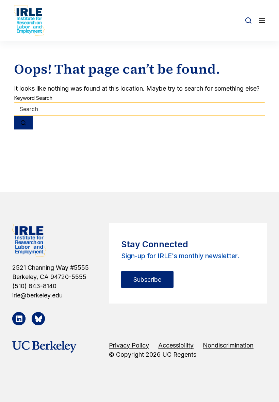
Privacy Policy (129, 345)
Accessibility (176, 345)
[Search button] (23, 122)
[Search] (248, 20)
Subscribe (147, 279)
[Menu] (262, 20)
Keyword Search (33, 98)
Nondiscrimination (228, 345)
